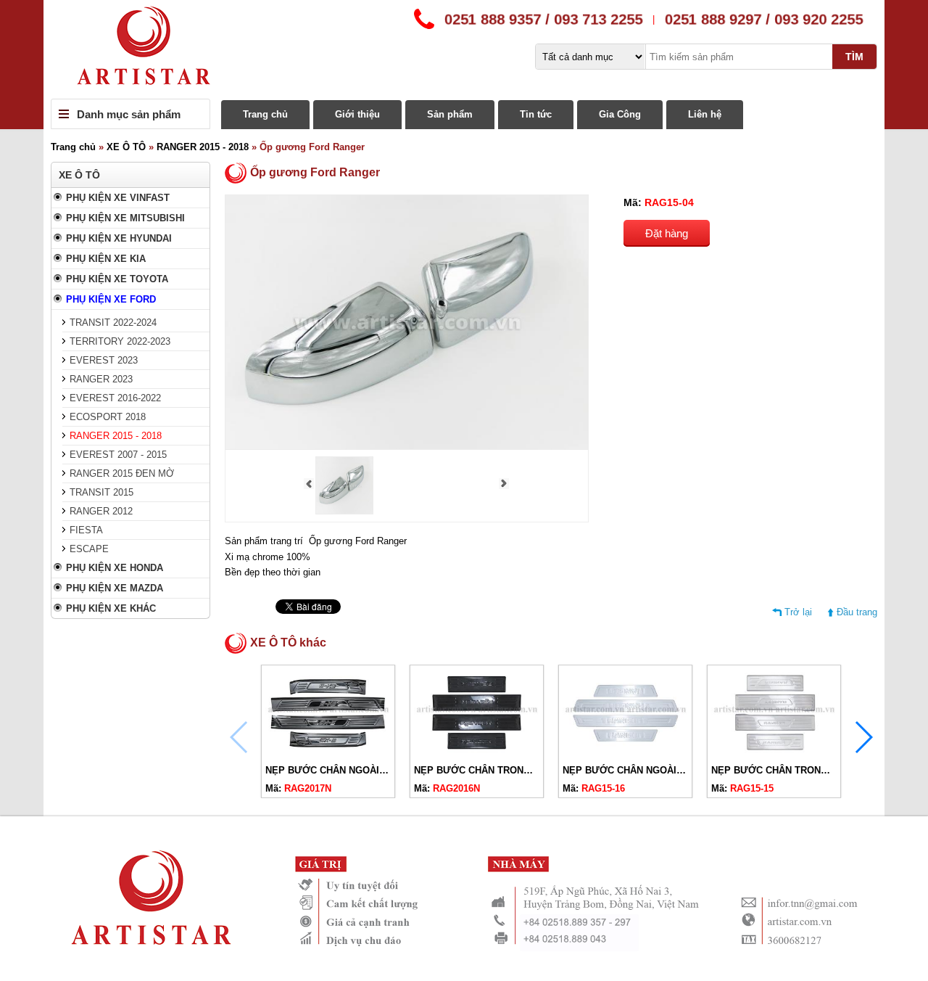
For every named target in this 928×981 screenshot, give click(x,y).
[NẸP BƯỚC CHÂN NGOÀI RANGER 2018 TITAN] (328, 752)
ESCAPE (89, 548)
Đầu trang (857, 612)
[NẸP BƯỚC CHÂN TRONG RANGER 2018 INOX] (774, 752)
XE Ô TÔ (126, 146)
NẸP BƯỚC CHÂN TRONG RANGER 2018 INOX (815, 770)
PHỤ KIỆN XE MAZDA (114, 588)
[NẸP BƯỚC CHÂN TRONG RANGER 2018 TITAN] (476, 752)
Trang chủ (265, 114)
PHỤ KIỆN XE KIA (106, 258)
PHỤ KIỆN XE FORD (111, 299)
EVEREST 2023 (104, 360)
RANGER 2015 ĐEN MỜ (122, 473)
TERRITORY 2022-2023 (120, 341)
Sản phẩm (450, 114)
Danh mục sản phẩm (129, 114)
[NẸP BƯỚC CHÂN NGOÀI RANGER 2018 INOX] (625, 752)
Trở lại (798, 612)
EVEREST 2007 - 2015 (118, 454)
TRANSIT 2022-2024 (113, 322)
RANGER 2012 (101, 511)
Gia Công (620, 114)
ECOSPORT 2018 (108, 416)
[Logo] (464, 49)
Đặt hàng (666, 233)
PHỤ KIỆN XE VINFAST (118, 197)
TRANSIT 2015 (101, 492)
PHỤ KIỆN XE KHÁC (111, 608)
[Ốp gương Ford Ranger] (344, 511)
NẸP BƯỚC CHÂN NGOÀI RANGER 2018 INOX (665, 770)
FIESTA (86, 530)
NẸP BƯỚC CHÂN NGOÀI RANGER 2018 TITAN (370, 770)
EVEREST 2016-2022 (115, 398)
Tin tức (536, 114)
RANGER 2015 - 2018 (203, 146)
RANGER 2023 (101, 379)
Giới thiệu (357, 114)
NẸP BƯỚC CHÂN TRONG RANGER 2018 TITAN (520, 770)
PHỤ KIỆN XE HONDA (114, 567)
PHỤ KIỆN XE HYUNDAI (119, 238)
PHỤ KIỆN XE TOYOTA (117, 279)
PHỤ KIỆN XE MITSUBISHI (125, 218)
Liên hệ (704, 114)
